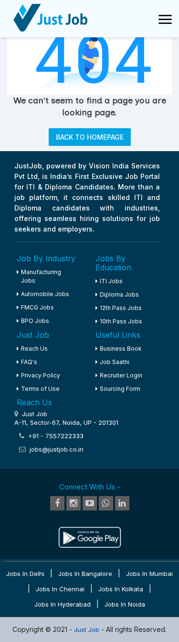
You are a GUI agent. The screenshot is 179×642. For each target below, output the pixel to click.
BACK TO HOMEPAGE (90, 137)
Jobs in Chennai (60, 589)
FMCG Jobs (37, 307)
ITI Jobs (111, 281)
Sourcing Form (120, 388)
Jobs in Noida (125, 604)
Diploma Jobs (119, 294)
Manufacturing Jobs (41, 276)
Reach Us (34, 348)
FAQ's (29, 361)
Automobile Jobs (45, 294)
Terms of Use (40, 388)
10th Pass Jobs (121, 321)
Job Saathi (114, 361)
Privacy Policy (40, 375)
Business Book (121, 348)
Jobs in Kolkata (120, 589)
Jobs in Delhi (25, 573)
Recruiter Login (121, 375)
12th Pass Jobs (121, 307)
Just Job (87, 629)
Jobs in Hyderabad (62, 604)
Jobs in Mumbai (149, 573)
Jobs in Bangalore (85, 573)
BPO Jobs (35, 320)
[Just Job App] (89, 532)
